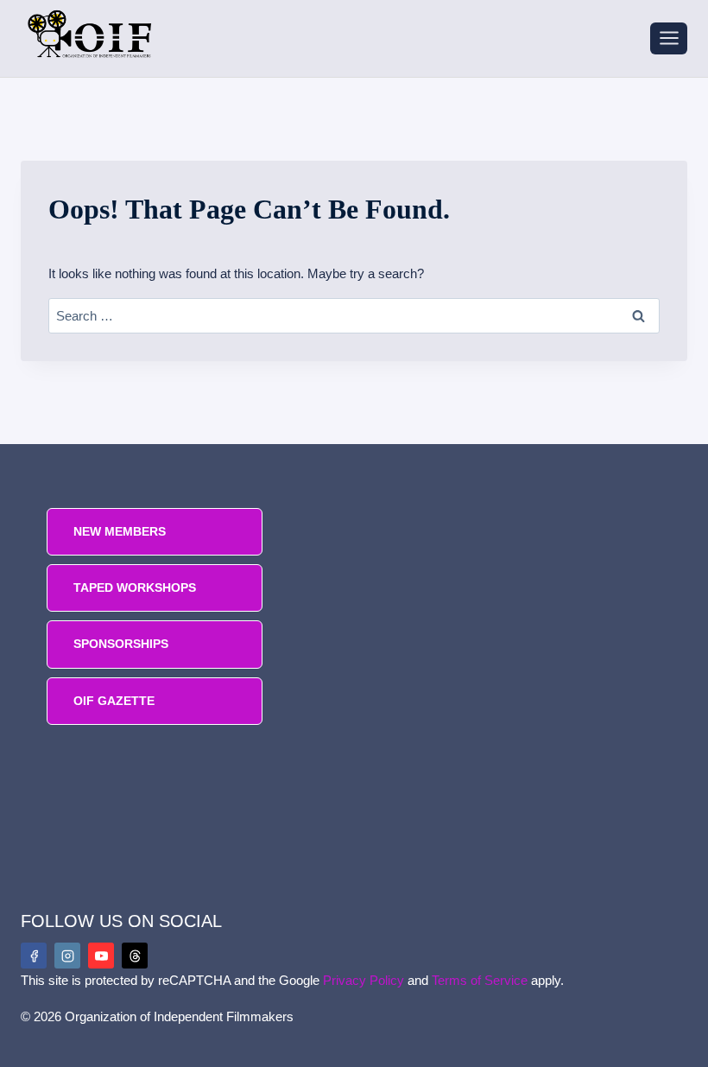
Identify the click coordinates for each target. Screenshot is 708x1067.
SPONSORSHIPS (120, 644)
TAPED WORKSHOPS (134, 587)
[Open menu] (668, 38)
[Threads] (135, 956)
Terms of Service (480, 980)
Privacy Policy (363, 980)
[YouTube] (101, 956)
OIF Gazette (114, 701)
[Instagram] (67, 956)
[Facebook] (34, 956)
